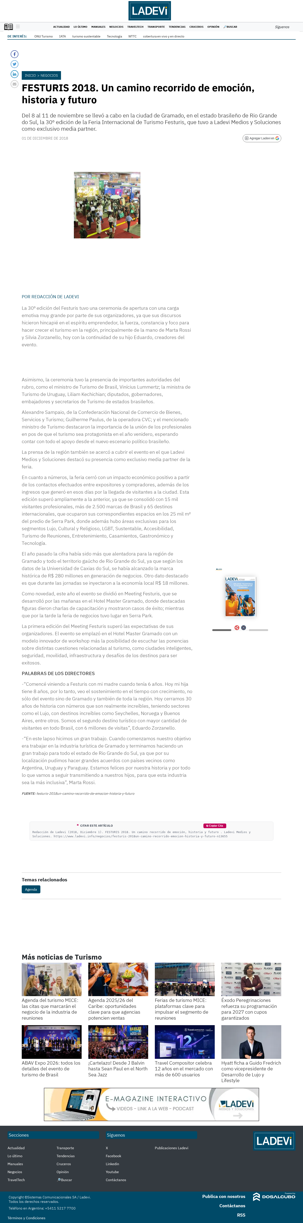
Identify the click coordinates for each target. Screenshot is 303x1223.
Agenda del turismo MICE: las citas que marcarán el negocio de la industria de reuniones (50, 1009)
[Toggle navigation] (17, 27)
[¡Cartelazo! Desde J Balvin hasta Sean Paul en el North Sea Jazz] (118, 1042)
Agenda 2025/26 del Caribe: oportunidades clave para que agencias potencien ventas (114, 1009)
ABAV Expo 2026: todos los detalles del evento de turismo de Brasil (51, 1068)
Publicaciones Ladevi (171, 1148)
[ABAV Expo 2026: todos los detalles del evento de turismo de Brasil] (52, 1042)
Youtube (112, 1172)
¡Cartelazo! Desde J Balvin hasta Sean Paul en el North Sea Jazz (118, 1068)
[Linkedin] (14, 74)
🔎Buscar (230, 26)
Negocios (116, 26)
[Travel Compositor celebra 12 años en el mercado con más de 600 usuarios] (185, 1042)
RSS (241, 1215)
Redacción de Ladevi (55, 297)
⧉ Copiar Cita (214, 825)
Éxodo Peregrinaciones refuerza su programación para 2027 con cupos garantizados (249, 1009)
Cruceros (196, 26)
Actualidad (61, 26)
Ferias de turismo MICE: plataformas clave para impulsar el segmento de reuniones (181, 1009)
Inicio (30, 75)
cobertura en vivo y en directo (163, 36)
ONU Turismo (43, 36)
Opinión (213, 26)
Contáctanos (116, 1180)
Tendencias (177, 26)
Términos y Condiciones (26, 1218)
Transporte (156, 26)
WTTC (132, 36)
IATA (62, 36)
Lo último (80, 26)
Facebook (113, 1156)
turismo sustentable (86, 36)
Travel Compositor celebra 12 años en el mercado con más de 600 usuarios (184, 1068)
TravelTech (135, 26)
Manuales (98, 26)
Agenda (31, 889)
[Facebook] (14, 54)
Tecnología (114, 36)
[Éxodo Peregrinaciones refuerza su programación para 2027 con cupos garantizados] (251, 979)
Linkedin (112, 1164)
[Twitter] (14, 64)
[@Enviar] (14, 84)
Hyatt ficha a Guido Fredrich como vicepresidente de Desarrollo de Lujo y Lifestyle (251, 1071)
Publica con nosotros (223, 1196)
